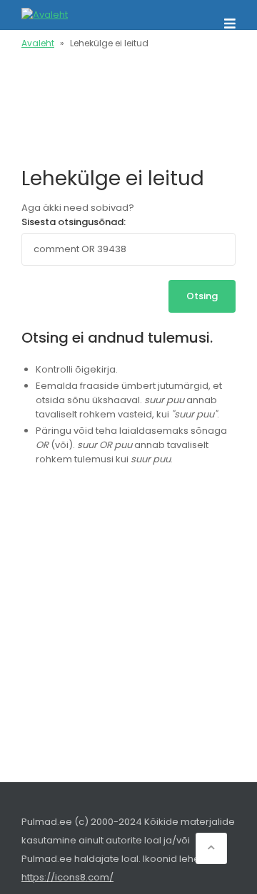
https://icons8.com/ (67, 877)
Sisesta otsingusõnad (72, 222)
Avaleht (37, 43)
